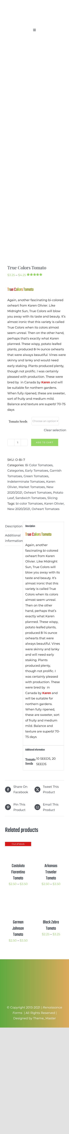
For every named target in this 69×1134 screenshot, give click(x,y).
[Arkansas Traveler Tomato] (51, 844)
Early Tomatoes (36, 470)
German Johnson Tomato (18, 928)
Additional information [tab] (12, 538)
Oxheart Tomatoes (38, 492)
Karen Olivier (54, 503)
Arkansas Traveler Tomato (51, 872)
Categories (15, 470)
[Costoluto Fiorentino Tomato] (18, 844)
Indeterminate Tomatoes (26, 481)
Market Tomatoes (32, 487)
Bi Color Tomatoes (39, 465)
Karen (45, 382)
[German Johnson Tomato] (18, 899)
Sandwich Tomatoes (30, 498)
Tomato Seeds (18, 421)
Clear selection (55, 430)
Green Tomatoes (36, 476)
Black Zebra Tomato (51, 925)
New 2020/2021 (18, 509)
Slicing (52, 498)
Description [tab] (12, 526)
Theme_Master (44, 1018)
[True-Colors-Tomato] (34, 151)
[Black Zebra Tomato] (51, 899)
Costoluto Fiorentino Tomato (18, 872)
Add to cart (44, 442)
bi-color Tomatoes (29, 503)
